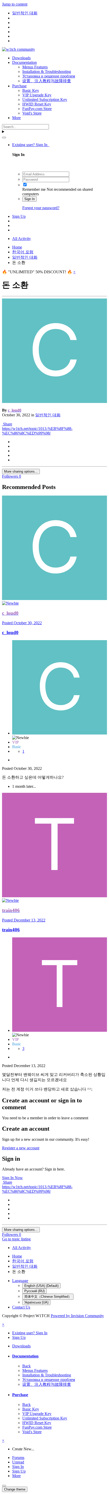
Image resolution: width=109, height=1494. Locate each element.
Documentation (24, 62)
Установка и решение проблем (48, 76)
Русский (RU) (34, 1291)
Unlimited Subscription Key (44, 99)
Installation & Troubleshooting (46, 71)
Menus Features (35, 67)
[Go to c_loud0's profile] (54, 401)
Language (20, 1281)
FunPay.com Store (37, 108)
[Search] (4, 137)
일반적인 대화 (48, 415)
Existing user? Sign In (30, 145)
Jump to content (14, 4)
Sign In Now (12, 1178)
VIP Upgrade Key (36, 95)
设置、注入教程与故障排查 (46, 81)
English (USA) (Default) (41, 1286)
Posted (22, 623)
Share (7, 424)
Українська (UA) (36, 1302)
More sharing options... (21, 471)
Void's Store (32, 113)
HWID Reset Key (36, 104)
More (16, 118)
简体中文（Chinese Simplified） (47, 1296)
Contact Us (21, 1307)
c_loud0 (10, 632)
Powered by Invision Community (77, 1316)
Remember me (34, 189)
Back (26, 1366)
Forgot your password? (40, 208)
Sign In (29, 199)
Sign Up (19, 216)
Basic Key (30, 90)
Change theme (14, 1489)
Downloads (21, 58)
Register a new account (20, 1148)
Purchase (19, 86)
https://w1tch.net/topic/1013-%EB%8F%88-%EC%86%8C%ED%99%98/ (37, 430)
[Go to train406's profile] (54, 896)
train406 (11, 929)
